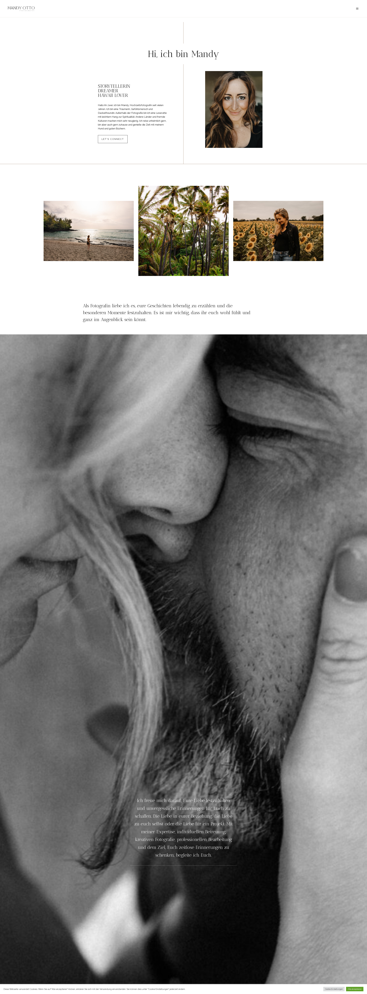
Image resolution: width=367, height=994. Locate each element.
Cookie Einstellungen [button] (334, 989)
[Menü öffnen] (357, 8)
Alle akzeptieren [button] (355, 989)
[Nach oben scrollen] (364, 897)
